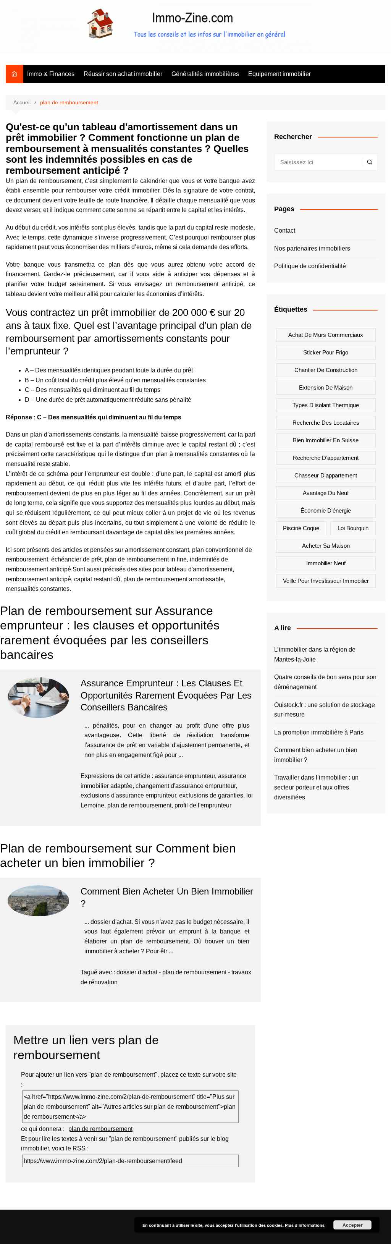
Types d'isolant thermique (325, 405)
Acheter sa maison (326, 545)
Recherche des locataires (325, 422)
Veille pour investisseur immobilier (326, 581)
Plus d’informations (305, 1225)
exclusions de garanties (211, 795)
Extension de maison (325, 387)
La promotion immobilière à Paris (319, 732)
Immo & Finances (50, 74)
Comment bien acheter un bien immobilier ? (315, 755)
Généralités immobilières (205, 74)
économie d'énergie (326, 510)
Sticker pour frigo (325, 352)
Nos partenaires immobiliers (312, 248)
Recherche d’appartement (326, 458)
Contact (284, 230)
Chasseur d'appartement (325, 475)
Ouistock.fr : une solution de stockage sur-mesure (324, 710)
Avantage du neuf (326, 493)
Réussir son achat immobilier (123, 74)
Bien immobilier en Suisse (326, 440)
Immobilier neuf (326, 563)
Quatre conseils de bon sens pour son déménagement (325, 682)
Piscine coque (301, 528)
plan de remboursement (139, 805)
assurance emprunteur (185, 776)
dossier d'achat (136, 972)
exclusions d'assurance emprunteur (128, 795)
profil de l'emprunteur (202, 805)
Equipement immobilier (279, 74)
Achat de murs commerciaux (325, 335)
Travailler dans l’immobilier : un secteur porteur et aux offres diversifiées (316, 787)
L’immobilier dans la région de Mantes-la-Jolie (314, 654)
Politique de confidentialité (310, 266)
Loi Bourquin (353, 528)
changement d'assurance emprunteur (186, 786)
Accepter (353, 1224)
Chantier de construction (325, 370)
